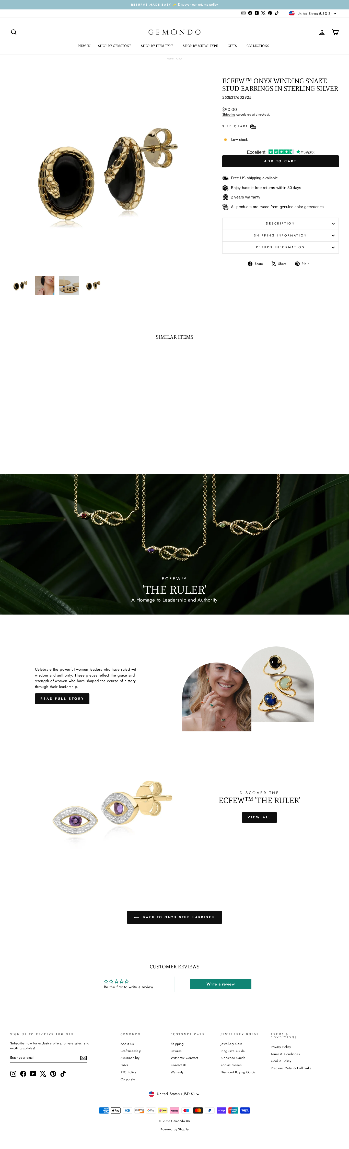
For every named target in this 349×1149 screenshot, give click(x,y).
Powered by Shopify (174, 1129)
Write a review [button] (220, 984)
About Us (127, 1043)
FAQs (124, 1065)
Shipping (228, 114)
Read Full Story (62, 698)
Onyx (179, 58)
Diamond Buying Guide (238, 1072)
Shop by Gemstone (115, 45)
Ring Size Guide (233, 1050)
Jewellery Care (231, 1043)
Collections (258, 45)
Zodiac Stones (231, 1065)
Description (280, 223)
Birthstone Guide (233, 1057)
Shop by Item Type (157, 45)
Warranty (177, 1072)
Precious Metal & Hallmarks (291, 1068)
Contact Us (179, 1065)
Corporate (128, 1079)
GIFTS (233, 45)
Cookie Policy (281, 1060)
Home (170, 58)
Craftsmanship (131, 1050)
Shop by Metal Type (201, 45)
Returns (176, 1050)
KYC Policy (128, 1072)
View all (259, 817)
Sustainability (130, 1057)
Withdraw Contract (184, 1057)
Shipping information (280, 235)
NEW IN (84, 45)
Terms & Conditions (285, 1054)
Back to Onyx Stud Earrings (178, 917)
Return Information (280, 247)
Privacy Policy (281, 1046)
